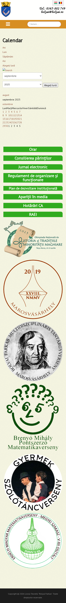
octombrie (8, 104)
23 (6, 122)
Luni (5, 52)
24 (9, 122)
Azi (4, 60)
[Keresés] (7, 70)
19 (15, 118)
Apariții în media (33, 196)
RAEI (33, 214)
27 (17, 122)
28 (20, 122)
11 (12, 115)
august (6, 95)
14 (20, 115)
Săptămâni (8, 56)
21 (20, 118)
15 (4, 118)
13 (17, 115)
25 (12, 122)
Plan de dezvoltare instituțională (33, 188)
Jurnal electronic (33, 167)
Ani (4, 47)
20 (17, 118)
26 (15, 122)
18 (12, 118)
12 (15, 115)
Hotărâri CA (33, 205)
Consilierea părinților (33, 158)
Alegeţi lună (9, 65)
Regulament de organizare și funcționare (33, 177)
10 (9, 115)
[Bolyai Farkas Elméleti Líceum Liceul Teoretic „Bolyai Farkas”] (7, 9)
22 (4, 122)
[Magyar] (55, 2)
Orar (33, 149)
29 (4, 126)
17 (9, 118)
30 (6, 126)
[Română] (60, 2)
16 (6, 118)
